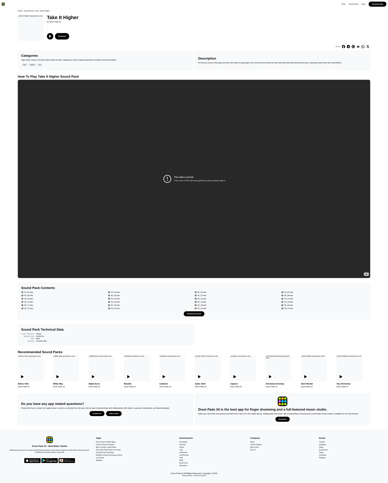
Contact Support (256, 444)
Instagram (322, 444)
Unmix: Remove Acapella (105, 444)
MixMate (99, 460)
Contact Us (97, 413)
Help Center (113, 413)
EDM (181, 460)
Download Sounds (194, 314)
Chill (181, 458)
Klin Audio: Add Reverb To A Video (108, 450)
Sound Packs (353, 4)
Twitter (321, 452)
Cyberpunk (183, 452)
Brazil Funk (183, 463)
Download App (377, 4)
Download (62, 36)
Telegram (322, 458)
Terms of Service (200, 475)
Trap (36, 11)
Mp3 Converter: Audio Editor (106, 447)
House (181, 447)
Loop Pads (100, 458)
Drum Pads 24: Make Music (106, 442)
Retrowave (183, 465)
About (252, 442)
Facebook (322, 455)
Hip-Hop (182, 444)
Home (343, 4)
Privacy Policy (187, 475)
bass (24, 64)
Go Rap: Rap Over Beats (105, 452)
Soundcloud (323, 450)
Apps (363, 4)
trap (40, 64)
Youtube (322, 442)
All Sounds (183, 442)
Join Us (253, 450)
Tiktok (321, 447)
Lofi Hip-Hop (183, 455)
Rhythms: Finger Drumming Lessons (109, 455)
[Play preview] (22, 377)
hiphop (32, 64)
